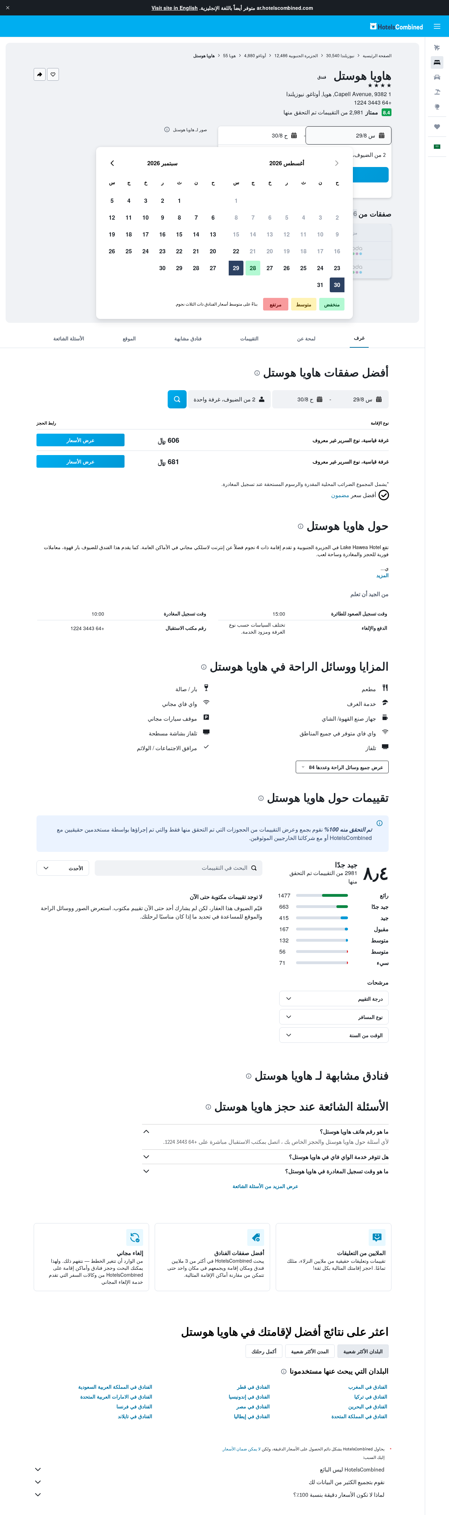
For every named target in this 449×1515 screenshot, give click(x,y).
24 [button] (320, 268)
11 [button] (303, 234)
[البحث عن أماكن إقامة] (437, 62)
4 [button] (303, 217)
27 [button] (270, 268)
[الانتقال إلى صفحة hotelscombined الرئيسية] (396, 26)
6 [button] (270, 217)
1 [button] (236, 200)
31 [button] (320, 285)
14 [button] (253, 234)
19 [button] (286, 251)
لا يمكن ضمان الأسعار (242, 1448)
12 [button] (286, 234)
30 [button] (337, 285)
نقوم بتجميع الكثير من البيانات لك (346, 1482)
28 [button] (253, 268)
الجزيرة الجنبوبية (303, 55)
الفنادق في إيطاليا (252, 1416)
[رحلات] (437, 127)
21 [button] (253, 251)
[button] (7, 7)
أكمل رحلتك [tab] (264, 1351)
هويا (232, 55)
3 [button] (320, 217)
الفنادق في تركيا (370, 1396)
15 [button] (236, 234)
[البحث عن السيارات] (437, 77)
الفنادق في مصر (253, 1406)
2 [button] (337, 217)
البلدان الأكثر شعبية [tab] (363, 1351)
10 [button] (320, 234)
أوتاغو (261, 55)
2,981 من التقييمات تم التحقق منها (323, 112)
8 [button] (236, 217)
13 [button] (270, 234)
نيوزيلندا (347, 55)
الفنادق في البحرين (367, 1406)
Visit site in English (175, 7)
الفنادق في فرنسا (134, 1406)
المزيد (382, 575)
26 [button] (286, 268)
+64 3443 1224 (372, 102)
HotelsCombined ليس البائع (352, 1469)
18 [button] (303, 251)
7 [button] (253, 217)
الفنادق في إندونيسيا (249, 1396)
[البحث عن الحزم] (437, 92)
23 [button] (337, 268)
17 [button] (320, 251)
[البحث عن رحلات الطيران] (437, 48)
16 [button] (337, 251)
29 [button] (236, 268)
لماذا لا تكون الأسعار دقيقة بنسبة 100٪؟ (338, 1494)
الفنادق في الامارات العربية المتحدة (116, 1396)
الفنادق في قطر (253, 1386)
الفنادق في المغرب (367, 1386)
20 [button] (270, 251)
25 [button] (303, 268)
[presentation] (167, 129)
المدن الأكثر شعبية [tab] (310, 1351)
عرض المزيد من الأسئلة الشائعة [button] (265, 1185)
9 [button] (337, 234)
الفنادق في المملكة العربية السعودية (115, 1386)
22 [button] (236, 251)
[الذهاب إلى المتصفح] (437, 107)
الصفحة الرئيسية (377, 55)
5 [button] (286, 217)
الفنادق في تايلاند (135, 1416)
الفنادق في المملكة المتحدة (359, 1416)
